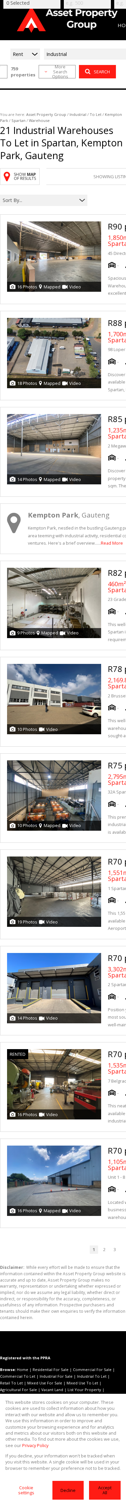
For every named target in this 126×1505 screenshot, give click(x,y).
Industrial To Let (92, 1376)
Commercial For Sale (92, 1369)
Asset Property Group (46, 114)
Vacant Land (52, 1389)
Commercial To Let (17, 1376)
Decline (68, 1490)
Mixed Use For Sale (44, 1382)
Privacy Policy (35, 1445)
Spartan (18, 120)
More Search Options (60, 71)
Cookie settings (26, 1490)
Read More (112, 543)
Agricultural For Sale (18, 1389)
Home (22, 1369)
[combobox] (39, 200)
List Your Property (84, 1389)
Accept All (105, 1490)
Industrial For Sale (56, 1376)
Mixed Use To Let (82, 1382)
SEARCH (102, 72)
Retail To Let (11, 1382)
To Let (95, 114)
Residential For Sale (51, 1369)
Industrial (78, 114)
